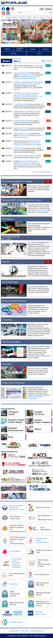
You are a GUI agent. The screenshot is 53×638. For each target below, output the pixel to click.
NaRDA (40, 397)
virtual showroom (41, 210)
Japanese (21, 18)
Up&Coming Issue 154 (21, 73)
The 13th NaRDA (35, 145)
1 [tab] (24, 45)
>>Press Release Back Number (41, 172)
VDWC (34, 399)
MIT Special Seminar (21, 137)
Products (7, 49)
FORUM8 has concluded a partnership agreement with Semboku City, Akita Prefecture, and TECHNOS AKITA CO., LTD (28, 95)
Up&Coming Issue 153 (21, 134)
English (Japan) (11, 18)
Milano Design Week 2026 (27, 78)
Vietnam (42, 18)
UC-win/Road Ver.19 (26, 75)
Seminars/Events (20, 49)
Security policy (14, 631)
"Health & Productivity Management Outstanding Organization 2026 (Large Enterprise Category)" (27, 163)
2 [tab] (28, 45)
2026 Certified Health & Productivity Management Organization (17, 563)
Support (32, 49)
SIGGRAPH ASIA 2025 (34, 135)
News (39, 53)
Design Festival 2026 (33, 141)
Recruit (13, 53)
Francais (49, 18)
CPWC (29, 399)
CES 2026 (22, 135)
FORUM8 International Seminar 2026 (26, 156)
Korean (35, 18)
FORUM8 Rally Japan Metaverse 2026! (27, 111)
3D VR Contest (32, 397)
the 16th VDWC (22, 67)
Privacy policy (24, 631)
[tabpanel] (26, 31)
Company (45, 49)
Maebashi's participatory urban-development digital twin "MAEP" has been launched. (29, 83)
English (28, 18)
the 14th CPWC (37, 65)
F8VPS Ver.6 (18, 148)
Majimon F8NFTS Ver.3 (21, 128)
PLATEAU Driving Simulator (23, 121)
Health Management (37, 631)
